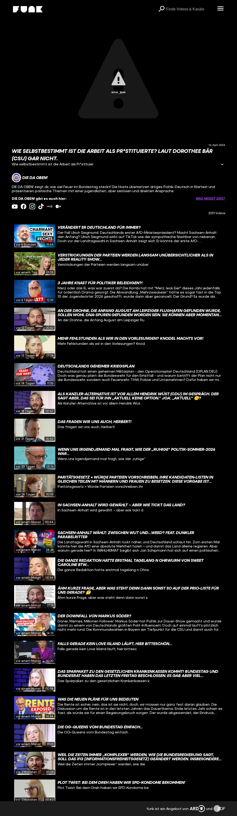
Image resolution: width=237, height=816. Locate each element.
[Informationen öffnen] (222, 165)
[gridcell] (118, 235)
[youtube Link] (15, 206)
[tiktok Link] (41, 206)
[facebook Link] (23, 206)
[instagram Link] (32, 206)
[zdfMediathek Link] (58, 206)
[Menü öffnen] (220, 8)
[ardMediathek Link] (50, 206)
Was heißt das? (210, 198)
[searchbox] (190, 9)
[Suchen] (161, 9)
